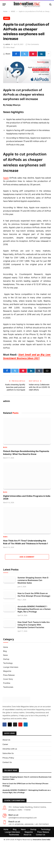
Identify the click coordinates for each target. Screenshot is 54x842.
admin (7, 44)
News (5, 655)
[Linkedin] (26, 724)
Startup (6, 659)
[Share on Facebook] (16, 54)
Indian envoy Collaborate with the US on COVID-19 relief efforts (39, 387)
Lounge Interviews (10, 667)
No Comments (33, 44)
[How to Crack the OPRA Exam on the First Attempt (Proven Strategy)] (9, 595)
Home (5, 647)
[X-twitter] (10, 724)
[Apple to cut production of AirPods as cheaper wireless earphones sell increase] (27, 82)
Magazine (7, 671)
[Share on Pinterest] (33, 54)
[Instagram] (15, 724)
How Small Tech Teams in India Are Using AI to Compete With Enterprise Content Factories (34, 625)
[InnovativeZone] (27, 4)
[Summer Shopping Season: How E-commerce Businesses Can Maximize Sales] (9, 579)
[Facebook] (5, 724)
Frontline (6, 683)
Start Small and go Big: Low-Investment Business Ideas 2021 (27, 356)
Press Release (9, 675)
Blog (5, 651)
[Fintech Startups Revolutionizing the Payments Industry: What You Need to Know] (27, 431)
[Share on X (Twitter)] (25, 54)
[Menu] (4, 4)
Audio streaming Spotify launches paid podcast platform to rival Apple (15, 387)
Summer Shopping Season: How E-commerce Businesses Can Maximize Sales (33, 580)
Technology (8, 663)
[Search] (50, 4)
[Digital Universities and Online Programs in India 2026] (27, 475)
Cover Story (8, 679)
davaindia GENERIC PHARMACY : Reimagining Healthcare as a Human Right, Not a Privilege (34, 609)
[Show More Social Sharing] (48, 54)
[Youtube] (20, 724)
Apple (6, 178)
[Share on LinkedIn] (42, 54)
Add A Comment (27, 557)
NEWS (6, 18)
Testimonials (8, 687)
